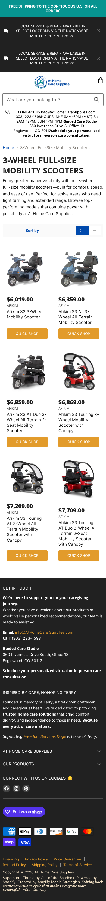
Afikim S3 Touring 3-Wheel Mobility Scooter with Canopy (78, 422)
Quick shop (27, 333)
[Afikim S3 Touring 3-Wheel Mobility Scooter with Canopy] (78, 371)
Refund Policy (14, 865)
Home (8, 147)
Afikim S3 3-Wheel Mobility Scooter (25, 314)
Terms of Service (77, 865)
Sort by (32, 230)
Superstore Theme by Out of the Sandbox (38, 878)
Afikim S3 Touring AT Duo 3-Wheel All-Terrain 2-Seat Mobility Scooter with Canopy (78, 533)
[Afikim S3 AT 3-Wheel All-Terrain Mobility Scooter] (78, 268)
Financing (11, 859)
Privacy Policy (36, 859)
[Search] (96, 99)
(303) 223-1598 (27, 116)
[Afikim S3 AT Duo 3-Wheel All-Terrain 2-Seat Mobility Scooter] (27, 371)
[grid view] (82, 230)
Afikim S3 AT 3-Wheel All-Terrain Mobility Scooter (75, 317)
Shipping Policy (44, 865)
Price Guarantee (67, 859)
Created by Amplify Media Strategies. (49, 882)
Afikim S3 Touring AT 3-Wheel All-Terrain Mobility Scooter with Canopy (24, 529)
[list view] (95, 230)
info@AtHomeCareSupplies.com (68, 112)
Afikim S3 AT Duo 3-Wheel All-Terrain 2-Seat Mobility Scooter (26, 422)
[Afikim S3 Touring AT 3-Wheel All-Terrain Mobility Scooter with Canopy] (27, 477)
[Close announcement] (98, 31)
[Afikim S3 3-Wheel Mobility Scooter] (27, 268)
